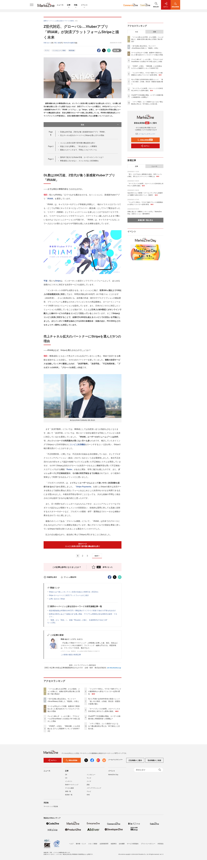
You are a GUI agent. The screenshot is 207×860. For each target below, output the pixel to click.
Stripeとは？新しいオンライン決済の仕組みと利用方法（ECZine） (74, 592)
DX (66, 774)
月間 (154, 32)
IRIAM (50, 198)
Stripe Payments (83, 486)
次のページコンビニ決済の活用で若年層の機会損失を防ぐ (82, 544)
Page (50, 146)
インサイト (68, 781)
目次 (82, 124)
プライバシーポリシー (148, 844)
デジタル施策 (69, 788)
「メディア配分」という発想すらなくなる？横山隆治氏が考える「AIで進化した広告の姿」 (104, 726)
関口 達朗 (57, 43)
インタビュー (91, 774)
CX (66, 778)
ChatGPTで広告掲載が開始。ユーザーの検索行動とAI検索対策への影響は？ (104, 717)
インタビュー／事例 (58, 50)
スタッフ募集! (92, 844)
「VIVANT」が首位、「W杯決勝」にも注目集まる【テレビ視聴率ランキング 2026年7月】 (63, 728)
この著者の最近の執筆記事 (71, 654)
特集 (75, 5)
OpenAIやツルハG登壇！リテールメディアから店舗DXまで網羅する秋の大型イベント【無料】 (145, 194)
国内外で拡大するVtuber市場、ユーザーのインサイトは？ (82, 157)
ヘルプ (71, 844)
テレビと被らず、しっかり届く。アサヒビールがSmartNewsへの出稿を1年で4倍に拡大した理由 (63, 718)
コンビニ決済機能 (77, 444)
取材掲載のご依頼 (154, 760)
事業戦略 (72, 50)
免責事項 (113, 844)
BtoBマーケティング (71, 784)
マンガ (89, 778)
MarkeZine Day (113, 774)
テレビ (89, 791)
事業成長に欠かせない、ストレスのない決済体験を (79, 160)
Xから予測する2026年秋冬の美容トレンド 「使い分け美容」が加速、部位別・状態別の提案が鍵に (105, 701)
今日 (136, 32)
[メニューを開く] (31, 5)
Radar (69, 469)
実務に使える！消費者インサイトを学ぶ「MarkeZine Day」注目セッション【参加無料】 (144, 212)
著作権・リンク (81, 844)
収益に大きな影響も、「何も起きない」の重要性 (78, 146)
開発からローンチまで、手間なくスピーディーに (78, 150)
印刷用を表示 (52, 577)
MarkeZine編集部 (69, 43)
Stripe (57, 280)
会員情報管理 (104, 844)
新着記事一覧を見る (145, 220)
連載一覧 (68, 791)
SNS (88, 795)
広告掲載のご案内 (135, 760)
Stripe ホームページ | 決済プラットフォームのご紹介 (69, 595)
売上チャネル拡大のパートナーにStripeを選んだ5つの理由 (82, 135)
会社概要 (122, 844)
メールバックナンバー (146, 134)
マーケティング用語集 (51, 806)
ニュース (60, 5)
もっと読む (51, 622)
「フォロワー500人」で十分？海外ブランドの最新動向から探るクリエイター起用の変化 (104, 691)
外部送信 (160, 844)
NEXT (96, 556)
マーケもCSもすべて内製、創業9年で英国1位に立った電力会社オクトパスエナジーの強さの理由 (63, 708)
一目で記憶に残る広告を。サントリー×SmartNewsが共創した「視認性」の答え (63, 699)
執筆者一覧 (68, 795)
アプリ (47, 50)
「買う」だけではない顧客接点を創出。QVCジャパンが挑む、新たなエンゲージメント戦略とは (144, 175)
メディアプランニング (94, 788)
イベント (84, 5)
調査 (88, 784)
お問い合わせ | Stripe (57, 598)
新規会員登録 (146, 140)
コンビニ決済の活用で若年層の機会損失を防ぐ (77, 143)
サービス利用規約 (132, 844)
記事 (68, 5)
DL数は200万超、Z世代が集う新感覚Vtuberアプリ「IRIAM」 (83, 132)
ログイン (147, 146)
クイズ (89, 781)
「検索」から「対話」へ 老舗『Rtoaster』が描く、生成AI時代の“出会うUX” (78, 620)
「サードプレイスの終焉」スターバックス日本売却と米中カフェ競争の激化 (104, 709)
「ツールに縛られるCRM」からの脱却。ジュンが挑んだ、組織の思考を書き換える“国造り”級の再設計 (63, 691)
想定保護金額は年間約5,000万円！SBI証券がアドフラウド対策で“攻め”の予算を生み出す (82, 610)
